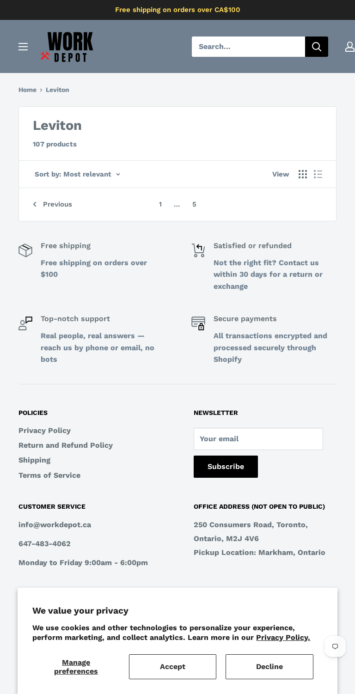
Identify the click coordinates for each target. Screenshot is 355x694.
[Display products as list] (318, 174)
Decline (269, 666)
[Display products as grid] (303, 174)
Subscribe (226, 466)
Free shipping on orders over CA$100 (177, 10)
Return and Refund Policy (65, 445)
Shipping (34, 460)
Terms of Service (49, 475)
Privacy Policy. (283, 637)
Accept (172, 666)
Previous (57, 204)
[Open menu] (23, 46)
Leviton (57, 89)
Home (27, 89)
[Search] (316, 47)
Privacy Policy (44, 430)
